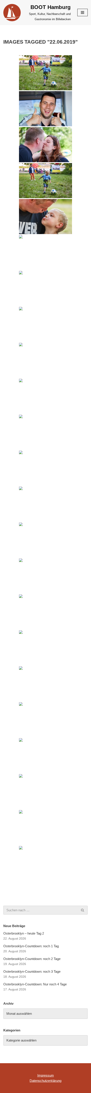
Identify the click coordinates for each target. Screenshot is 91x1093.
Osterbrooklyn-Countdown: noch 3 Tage (32, 971)
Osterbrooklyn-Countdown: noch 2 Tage (32, 959)
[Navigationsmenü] (82, 12)
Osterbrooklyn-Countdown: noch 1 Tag (31, 946)
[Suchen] (83, 910)
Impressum (45, 1075)
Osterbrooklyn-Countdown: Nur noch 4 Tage (35, 984)
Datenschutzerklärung (45, 1080)
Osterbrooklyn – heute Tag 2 (23, 933)
